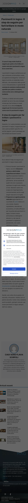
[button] (14, 249)
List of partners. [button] (17, 256)
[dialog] (14, 251)
